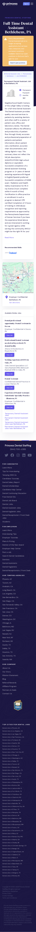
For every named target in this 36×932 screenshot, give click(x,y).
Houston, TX (7, 652)
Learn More (7, 467)
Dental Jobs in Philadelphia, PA (12, 782)
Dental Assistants (9, 563)
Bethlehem (10, 76)
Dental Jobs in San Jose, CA (11, 776)
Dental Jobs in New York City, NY (13, 752)
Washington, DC (9, 619)
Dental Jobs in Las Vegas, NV (11, 734)
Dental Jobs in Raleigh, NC (10, 848)
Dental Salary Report (11, 482)
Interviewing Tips (9, 534)
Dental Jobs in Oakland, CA (11, 855)
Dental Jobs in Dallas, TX (10, 761)
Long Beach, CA (8, 590)
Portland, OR (7, 641)
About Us (6, 668)
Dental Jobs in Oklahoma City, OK (13, 806)
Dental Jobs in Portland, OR (11, 740)
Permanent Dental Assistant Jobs (16, 419)
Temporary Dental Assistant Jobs (16, 414)
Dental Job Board (9, 500)
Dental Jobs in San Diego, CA (12, 773)
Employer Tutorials (10, 537)
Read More (9, 237)
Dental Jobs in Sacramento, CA (12, 830)
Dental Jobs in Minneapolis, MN (12, 861)
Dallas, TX (6, 648)
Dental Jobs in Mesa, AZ (10, 833)
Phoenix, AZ (7, 579)
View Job (9, 335)
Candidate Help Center (12, 489)
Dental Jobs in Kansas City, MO (12, 836)
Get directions (14, 303)
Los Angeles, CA (9, 593)
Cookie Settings (7, 896)
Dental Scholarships (10, 486)
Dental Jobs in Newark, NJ (10, 767)
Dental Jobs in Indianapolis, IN (12, 800)
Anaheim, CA (7, 586)
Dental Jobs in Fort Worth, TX (12, 791)
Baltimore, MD (8, 626)
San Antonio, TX (9, 656)
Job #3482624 (21, 76)
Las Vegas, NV (8, 630)
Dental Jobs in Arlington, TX (11, 873)
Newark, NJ (7, 634)
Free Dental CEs (9, 497)
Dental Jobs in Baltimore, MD (11, 818)
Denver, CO (7, 615)
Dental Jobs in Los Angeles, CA (12, 731)
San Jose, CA (7, 612)
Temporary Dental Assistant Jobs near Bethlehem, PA (16, 423)
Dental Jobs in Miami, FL (10, 858)
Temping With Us (9, 475)
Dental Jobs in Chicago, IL (10, 755)
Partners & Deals (9, 690)
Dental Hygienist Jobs (11, 511)
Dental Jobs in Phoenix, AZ (11, 728)
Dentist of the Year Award (13, 545)
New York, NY (7, 637)
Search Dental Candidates (13, 556)
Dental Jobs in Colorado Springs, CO (14, 845)
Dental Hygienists (9, 567)
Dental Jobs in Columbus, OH (12, 794)
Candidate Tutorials (10, 478)
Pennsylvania (27, 74)
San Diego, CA (8, 601)
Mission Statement (10, 675)
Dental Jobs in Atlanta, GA (11, 839)
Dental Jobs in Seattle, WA (11, 743)
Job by (7, 252)
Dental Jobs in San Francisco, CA (13, 737)
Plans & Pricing (8, 541)
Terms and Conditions (9, 898)
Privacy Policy (6, 893)
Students (6, 521)
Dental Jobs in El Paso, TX (10, 809)
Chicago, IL (6, 623)
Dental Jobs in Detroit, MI (10, 815)
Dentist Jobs (7, 504)
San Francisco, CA (9, 608)
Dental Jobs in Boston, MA (11, 785)
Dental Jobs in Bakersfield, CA (12, 864)
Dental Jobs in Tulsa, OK (10, 867)
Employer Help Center (11, 548)
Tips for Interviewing (10, 471)
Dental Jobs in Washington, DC (12, 758)
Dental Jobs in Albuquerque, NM (12, 824)
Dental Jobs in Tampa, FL (10, 870)
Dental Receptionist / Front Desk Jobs (16, 516)
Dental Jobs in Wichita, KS (11, 876)
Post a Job (6, 552)
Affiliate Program (9, 686)
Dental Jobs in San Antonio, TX (12, 770)
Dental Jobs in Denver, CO (11, 746)
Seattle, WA (7, 659)
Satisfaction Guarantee (10, 891)
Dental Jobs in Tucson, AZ (10, 764)
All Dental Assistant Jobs (12, 74)
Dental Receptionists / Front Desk (16, 570)
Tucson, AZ (6, 583)
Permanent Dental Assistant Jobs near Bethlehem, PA (16, 427)
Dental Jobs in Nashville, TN (11, 803)
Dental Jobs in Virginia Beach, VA (13, 852)
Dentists (5, 559)
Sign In (26, 4)
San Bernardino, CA (10, 597)
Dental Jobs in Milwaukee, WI (11, 821)
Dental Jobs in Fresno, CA (10, 827)
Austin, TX (6, 645)
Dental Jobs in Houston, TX (11, 749)
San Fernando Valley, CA (12, 605)
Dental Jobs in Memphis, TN (11, 812)
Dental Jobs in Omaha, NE (10, 843)
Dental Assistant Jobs (11, 508)
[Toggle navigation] (32, 4)
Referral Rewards (9, 682)
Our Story (6, 672)
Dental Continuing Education (14, 493)
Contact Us (7, 693)
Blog (4, 679)
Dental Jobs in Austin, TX (10, 779)
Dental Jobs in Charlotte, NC (11, 797)
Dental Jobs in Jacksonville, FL (12, 788)
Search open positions (17, 63)
